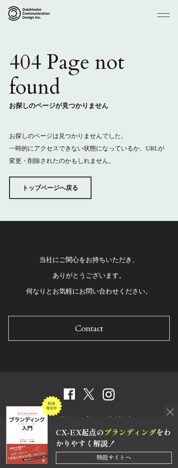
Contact (89, 328)
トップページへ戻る (50, 187)
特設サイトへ (113, 457)
